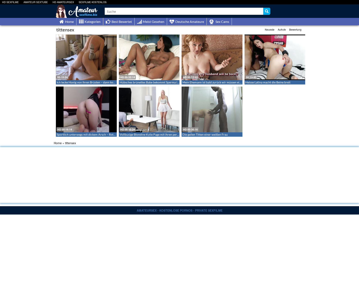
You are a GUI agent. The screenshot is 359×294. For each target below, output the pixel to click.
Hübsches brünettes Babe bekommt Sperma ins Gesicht (155, 82)
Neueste (269, 29)
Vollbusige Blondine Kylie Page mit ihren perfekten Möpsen (158, 134)
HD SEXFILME (10, 1)
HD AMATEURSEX (63, 1)
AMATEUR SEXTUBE (35, 1)
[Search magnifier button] (266, 11)
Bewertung (295, 29)
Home (58, 143)
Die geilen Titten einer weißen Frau (205, 134)
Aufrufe (282, 29)
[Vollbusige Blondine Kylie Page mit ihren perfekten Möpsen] (149, 109)
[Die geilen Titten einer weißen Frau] (212, 109)
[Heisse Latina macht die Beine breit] (275, 57)
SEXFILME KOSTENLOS (93, 1)
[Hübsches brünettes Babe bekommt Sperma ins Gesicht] (149, 57)
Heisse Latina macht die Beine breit (267, 82)
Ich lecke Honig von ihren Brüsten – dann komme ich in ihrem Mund (100, 82)
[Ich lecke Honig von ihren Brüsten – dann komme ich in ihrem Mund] (86, 57)
